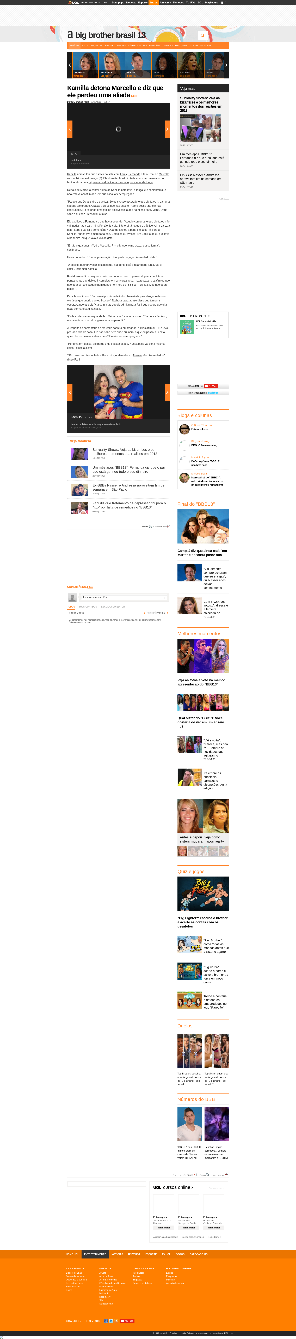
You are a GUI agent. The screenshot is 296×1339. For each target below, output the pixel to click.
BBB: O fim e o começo (204, 445)
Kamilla (71, 174)
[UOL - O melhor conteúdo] (72, 4)
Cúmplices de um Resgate (112, 1283)
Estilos (169, 1273)
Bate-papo (118, 2)
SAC (106, 2)
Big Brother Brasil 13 (110, 35)
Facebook (106, 1321)
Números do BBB (137, 45)
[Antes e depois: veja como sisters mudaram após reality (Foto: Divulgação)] (182, 855)
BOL (200, 2)
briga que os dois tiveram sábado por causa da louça (121, 182)
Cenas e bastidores (142, 1283)
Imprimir (145, 526)
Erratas (203, 1175)
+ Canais (205, 45)
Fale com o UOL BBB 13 (183, 1175)
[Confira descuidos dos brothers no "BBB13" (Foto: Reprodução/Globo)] (213, 855)
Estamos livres (199, 429)
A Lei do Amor (106, 1276)
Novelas (105, 1268)
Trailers (136, 1276)
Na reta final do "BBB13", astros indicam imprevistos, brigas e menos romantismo (207, 481)
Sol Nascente (106, 1303)
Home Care (213, 1237)
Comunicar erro (159, 526)
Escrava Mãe (106, 1286)
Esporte (142, 2)
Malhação (104, 1293)
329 (135, 96)
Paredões (155, 45)
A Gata (102, 1273)
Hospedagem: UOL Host (222, 1333)
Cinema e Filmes (143, 1268)
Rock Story (104, 1297)
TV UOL (190, 2)
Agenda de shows (175, 1283)
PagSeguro (211, 2)
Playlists (170, 1279)
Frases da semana (75, 1276)
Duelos (193, 45)
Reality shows (73, 1286)
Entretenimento (95, 1254)
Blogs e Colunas (114, 45)
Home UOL (72, 1254)
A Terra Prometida (108, 1279)
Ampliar (158, 107)
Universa (165, 2)
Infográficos (138, 1273)
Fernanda (134, 174)
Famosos (178, 2)
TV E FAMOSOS (75, 1268)
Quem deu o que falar (76, 1279)
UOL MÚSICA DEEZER (179, 1268)
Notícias (131, 2)
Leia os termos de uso (79, 622)
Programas (171, 1276)
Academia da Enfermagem (165, 1237)
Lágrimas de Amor (108, 1290)
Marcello (164, 174)
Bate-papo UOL (199, 1254)
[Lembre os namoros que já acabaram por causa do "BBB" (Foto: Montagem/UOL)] (193, 855)
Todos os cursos (216, 1188)
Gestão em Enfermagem (193, 1237)
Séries (69, 1290)
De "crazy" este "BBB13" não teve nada (205, 463)
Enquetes (96, 45)
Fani (123, 174)
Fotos (85, 45)
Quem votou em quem (175, 45)
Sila (101, 1300)
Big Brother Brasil (74, 1283)
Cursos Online (197, 316)
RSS (116, 1321)
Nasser (137, 355)
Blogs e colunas (74, 1273)
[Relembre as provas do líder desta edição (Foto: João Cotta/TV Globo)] (224, 855)
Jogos (180, 1254)
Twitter (111, 1321)
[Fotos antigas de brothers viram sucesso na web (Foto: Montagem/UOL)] (203, 855)
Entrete (154, 2)
